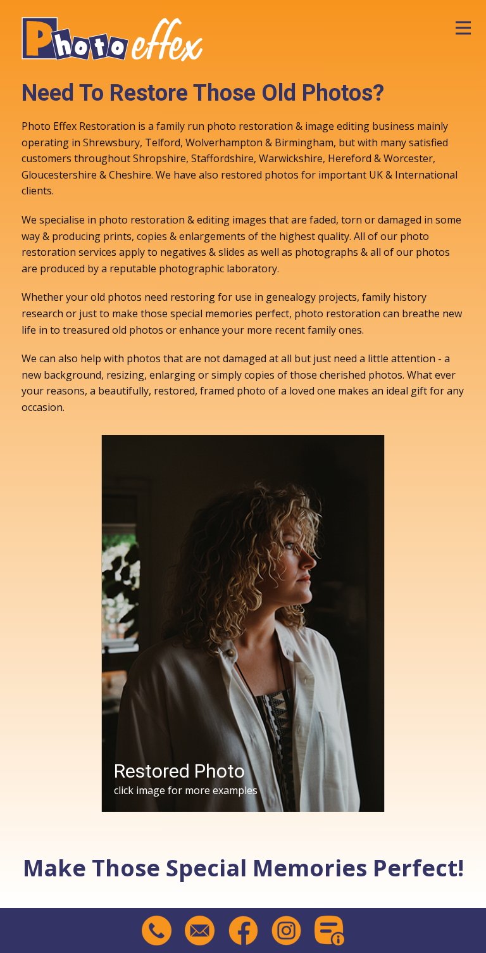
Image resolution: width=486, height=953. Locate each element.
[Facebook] (243, 930)
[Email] (200, 930)
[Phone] (156, 930)
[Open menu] (463, 28)
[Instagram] (286, 930)
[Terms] (329, 930)
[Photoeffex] (112, 36)
